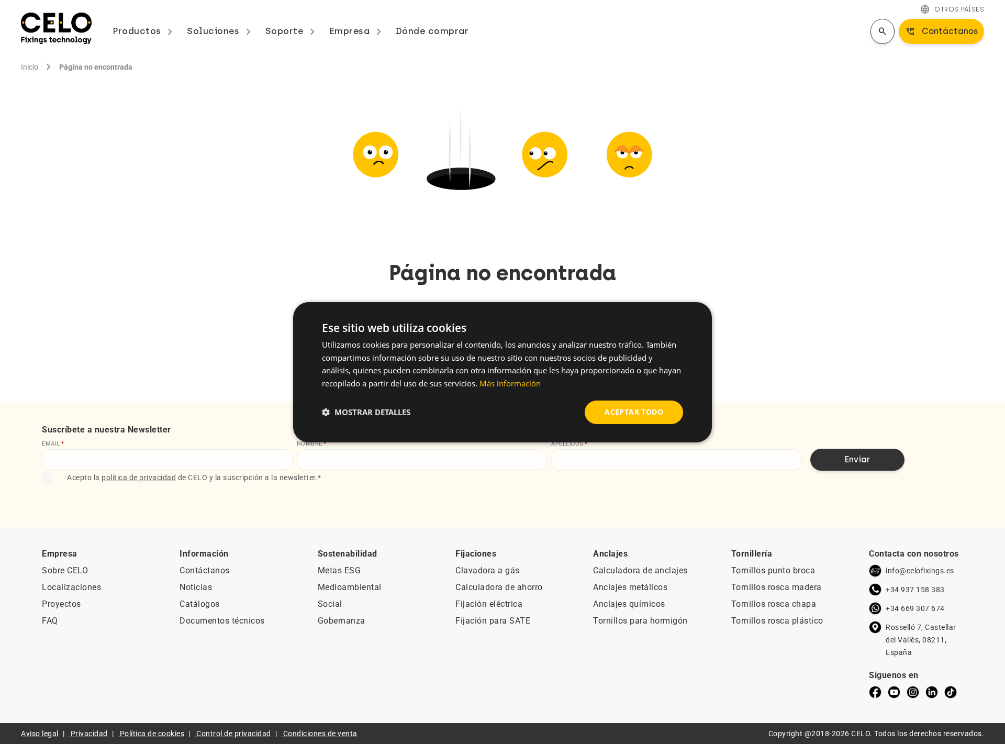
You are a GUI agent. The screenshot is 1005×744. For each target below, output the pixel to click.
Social (330, 604)
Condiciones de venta (320, 733)
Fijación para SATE (492, 621)
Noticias (196, 587)
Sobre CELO (65, 570)
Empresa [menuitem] (357, 31)
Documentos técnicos (222, 621)
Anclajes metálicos (630, 587)
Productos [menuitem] (144, 31)
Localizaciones (71, 587)
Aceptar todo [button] (634, 412)
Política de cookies (152, 733)
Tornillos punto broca (773, 570)
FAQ (50, 621)
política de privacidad (139, 477)
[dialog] (502, 372)
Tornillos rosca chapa (774, 604)
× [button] (695, 314)
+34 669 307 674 (915, 608)
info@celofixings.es (920, 571)
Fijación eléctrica (488, 604)
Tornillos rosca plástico (777, 621)
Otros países (952, 9)
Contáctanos (205, 570)
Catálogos (200, 604)
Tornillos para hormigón (640, 621)
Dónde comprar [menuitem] (432, 31)
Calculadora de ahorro (499, 587)
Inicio (29, 67)
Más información (510, 383)
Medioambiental (350, 587)
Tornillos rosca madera (776, 587)
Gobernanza (341, 621)
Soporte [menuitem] (292, 31)
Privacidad (89, 733)
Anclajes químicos (629, 604)
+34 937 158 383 (915, 589)
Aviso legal (40, 733)
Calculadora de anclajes (640, 570)
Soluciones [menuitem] (221, 31)
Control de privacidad (233, 733)
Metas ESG (339, 570)
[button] (366, 412)
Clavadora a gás (487, 570)
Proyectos (61, 604)
